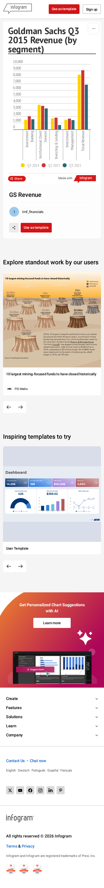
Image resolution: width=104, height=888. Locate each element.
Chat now (38, 760)
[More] (93, 28)
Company (14, 735)
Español (52, 770)
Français (66, 770)
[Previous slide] (9, 407)
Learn (11, 725)
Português (38, 770)
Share (18, 178)
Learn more (52, 623)
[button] (31, 165)
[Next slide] (20, 407)
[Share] (14, 227)
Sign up (91, 9)
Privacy (28, 846)
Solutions (14, 716)
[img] (25, 124)
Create (12, 698)
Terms (11, 846)
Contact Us (15, 760)
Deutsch (24, 770)
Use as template (64, 9)
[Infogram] (17, 9)
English (11, 770)
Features (14, 707)
